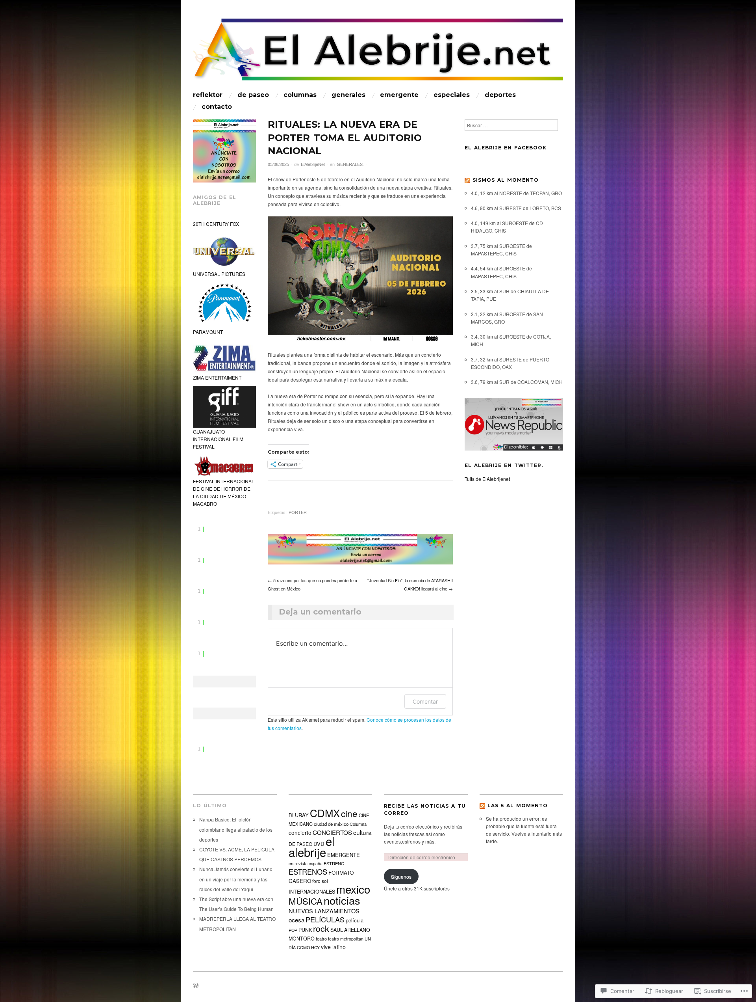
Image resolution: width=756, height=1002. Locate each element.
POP (293, 930)
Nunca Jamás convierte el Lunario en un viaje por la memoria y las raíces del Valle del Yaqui (235, 879)
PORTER (298, 512)
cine (349, 813)
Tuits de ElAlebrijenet (487, 478)
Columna (358, 824)
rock (321, 928)
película (354, 920)
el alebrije (312, 846)
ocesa (296, 919)
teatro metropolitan (345, 939)
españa (315, 863)
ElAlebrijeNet (313, 164)
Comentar (425, 701)
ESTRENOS (308, 871)
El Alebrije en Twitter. (504, 465)
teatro (321, 938)
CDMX (325, 812)
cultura (362, 832)
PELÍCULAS (325, 919)
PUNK (305, 929)
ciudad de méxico (331, 824)
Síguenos (401, 876)
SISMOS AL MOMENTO (505, 180)
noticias (342, 900)
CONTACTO (217, 107)
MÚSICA (305, 900)
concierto (300, 832)
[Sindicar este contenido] (467, 180)
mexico (353, 889)
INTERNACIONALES (312, 891)
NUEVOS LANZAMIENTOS (324, 911)
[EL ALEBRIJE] (378, 53)
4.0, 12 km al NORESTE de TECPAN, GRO (516, 193)
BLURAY (299, 815)
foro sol (320, 880)
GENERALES (348, 95)
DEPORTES (500, 95)
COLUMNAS (300, 95)
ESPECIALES (452, 95)
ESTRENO (334, 863)
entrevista (298, 863)
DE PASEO (253, 95)
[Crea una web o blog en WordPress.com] (195, 986)
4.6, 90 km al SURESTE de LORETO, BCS (516, 208)
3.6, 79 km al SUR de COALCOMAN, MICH (517, 381)
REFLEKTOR (207, 95)
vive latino (333, 947)
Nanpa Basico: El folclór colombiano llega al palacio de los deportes (235, 829)
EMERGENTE (399, 95)
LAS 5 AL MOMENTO (517, 805)
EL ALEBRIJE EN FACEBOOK (506, 148)
